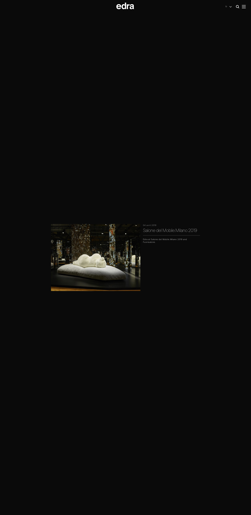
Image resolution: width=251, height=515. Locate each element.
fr (227, 6)
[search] (237, 6)
